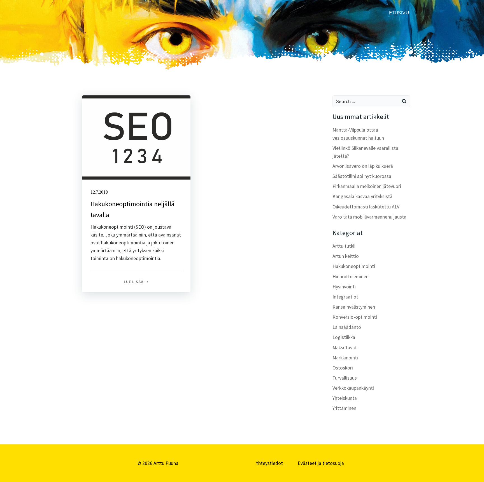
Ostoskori (342, 368)
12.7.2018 (99, 192)
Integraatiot (345, 297)
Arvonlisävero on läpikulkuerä (362, 166)
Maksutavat (344, 348)
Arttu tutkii (343, 246)
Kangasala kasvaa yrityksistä (362, 196)
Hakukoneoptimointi (353, 266)
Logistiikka (343, 337)
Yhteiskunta (344, 398)
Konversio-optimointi (354, 317)
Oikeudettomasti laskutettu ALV (365, 207)
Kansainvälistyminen (353, 307)
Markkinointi (345, 358)
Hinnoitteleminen (350, 277)
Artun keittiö (345, 256)
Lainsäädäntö (346, 327)
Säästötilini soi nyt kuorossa (361, 176)
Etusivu (399, 12)
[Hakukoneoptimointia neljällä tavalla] (136, 137)
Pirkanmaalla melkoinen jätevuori (366, 186)
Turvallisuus (344, 378)
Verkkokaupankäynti (353, 388)
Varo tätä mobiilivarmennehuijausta (369, 217)
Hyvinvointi (344, 287)
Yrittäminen (344, 408)
